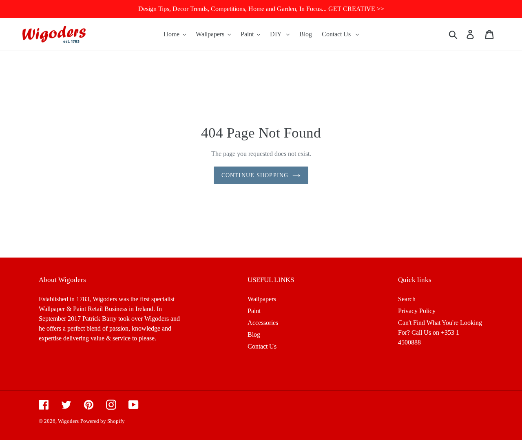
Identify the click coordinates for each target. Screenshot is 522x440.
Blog (254, 334)
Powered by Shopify (102, 421)
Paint (254, 310)
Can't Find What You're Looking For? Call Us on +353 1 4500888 (440, 332)
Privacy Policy (417, 310)
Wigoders (68, 421)
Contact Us (262, 346)
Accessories (263, 322)
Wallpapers (262, 299)
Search (407, 299)
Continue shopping (254, 175)
